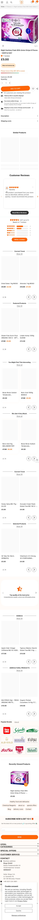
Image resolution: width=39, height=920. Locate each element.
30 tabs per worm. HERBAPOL (7, 557)
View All (19, 306)
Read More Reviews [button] (19, 213)
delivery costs (18, 809)
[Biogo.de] (7, 730)
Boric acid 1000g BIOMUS (27, 394)
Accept (18, 906)
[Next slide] (37, 196)
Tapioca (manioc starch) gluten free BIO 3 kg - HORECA (28, 649)
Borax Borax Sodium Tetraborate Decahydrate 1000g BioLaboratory (28, 445)
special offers (31, 805)
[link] (33, 88)
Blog (9, 809)
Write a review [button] (19, 239)
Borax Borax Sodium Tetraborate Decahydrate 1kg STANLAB (10, 394)
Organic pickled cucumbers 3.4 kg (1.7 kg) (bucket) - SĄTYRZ (28, 701)
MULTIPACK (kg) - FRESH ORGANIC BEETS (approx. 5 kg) (10, 701)
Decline (18, 911)
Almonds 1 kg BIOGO (27, 283)
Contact (28, 809)
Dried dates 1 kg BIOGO (9, 283)
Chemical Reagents (9, 805)
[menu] (2, 2)
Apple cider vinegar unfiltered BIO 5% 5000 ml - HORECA (9, 649)
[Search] (11, 2)
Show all (19, 365)
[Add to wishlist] (26, 780)
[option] (19, 29)
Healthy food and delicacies (19, 802)
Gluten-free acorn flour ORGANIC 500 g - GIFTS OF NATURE (9, 337)
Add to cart (15, 88)
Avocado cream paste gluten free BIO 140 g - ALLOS (28, 505)
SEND (19, 837)
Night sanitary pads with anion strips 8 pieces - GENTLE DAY (19, 792)
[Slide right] (34, 297)
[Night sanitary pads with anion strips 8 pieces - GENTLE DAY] (19, 778)
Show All (19, 254)
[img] (13, 187)
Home (2, 6)
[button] (2, 56)
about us (21, 805)
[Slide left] (29, 297)
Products (9, 6)
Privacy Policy (22, 901)
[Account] (7, 2)
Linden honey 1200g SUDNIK (27, 337)
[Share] (36, 89)
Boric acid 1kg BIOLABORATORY (9, 445)
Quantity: (4, 79)
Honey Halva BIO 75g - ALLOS (9, 505)
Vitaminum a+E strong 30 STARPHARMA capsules (28, 557)
